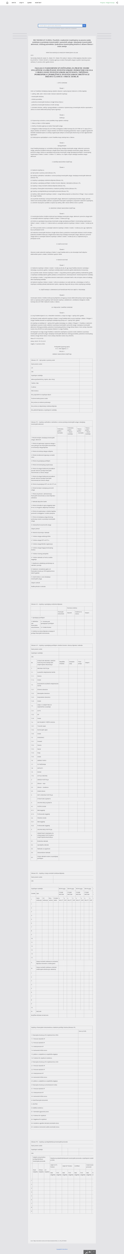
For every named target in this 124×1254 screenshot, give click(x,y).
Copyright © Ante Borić (62, 1249)
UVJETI (21, 2)
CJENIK (29, 2)
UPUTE (14, 2)
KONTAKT (38, 2)
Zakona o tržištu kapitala (74, 58)
